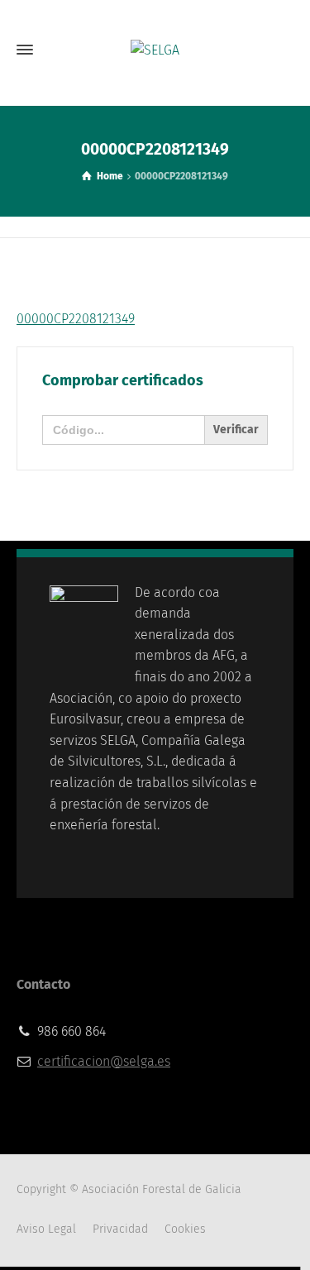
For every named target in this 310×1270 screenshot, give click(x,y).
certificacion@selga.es (103, 1061)
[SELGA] (155, 50)
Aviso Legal (46, 1229)
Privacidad (120, 1229)
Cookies (185, 1229)
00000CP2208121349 (76, 319)
